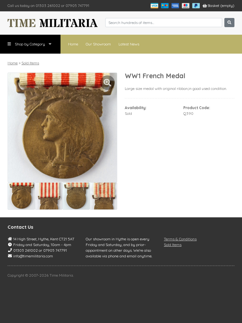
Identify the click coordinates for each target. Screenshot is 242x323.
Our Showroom (98, 44)
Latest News (128, 44)
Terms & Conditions (180, 239)
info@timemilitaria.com (33, 256)
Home (73, 44)
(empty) (221, 5)
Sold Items (30, 63)
